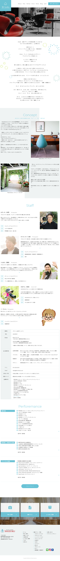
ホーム (24, 532)
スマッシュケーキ (38, 538)
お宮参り (36, 540)
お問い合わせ (55, 3)
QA (45, 3)
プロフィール (37, 547)
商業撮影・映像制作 (39, 550)
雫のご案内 (25, 533)
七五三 (36, 542)
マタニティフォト (38, 535)
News (37, 3)
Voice (33, 3)
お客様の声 (25, 537)
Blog (41, 3)
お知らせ (25, 542)
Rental (28, 3)
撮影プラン (37, 532)
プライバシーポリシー (51, 533)
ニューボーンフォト (39, 537)
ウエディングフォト (39, 533)
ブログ (24, 540)
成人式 (36, 545)
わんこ (36, 548)
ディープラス (16, 396)
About (20, 3)
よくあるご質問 (26, 538)
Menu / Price (29, 486)
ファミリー (37, 543)
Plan (24, 3)
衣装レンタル (26, 535)
